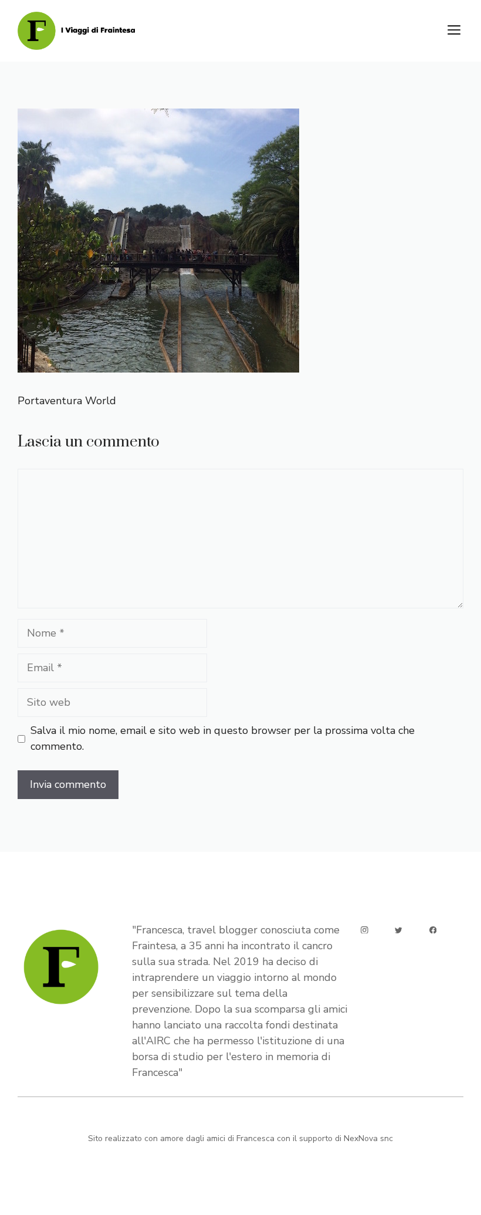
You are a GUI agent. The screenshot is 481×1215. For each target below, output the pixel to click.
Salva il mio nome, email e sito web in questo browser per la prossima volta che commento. (223, 738)
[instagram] (364, 930)
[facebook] (433, 930)
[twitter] (398, 930)
